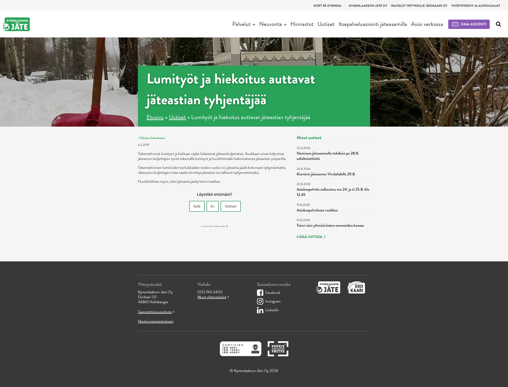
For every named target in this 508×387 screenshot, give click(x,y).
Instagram (273, 301)
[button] (197, 206)
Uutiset (326, 24)
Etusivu (155, 117)
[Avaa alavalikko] (254, 24)
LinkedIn (272, 310)
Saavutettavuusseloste (155, 312)
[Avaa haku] (497, 24)
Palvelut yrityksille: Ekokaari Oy (419, 5)
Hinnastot (302, 24)
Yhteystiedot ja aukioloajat (475, 5)
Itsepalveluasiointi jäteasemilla (373, 24)
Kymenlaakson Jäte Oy (368, 5)
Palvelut (241, 24)
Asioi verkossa (427, 24)
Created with (213, 226)
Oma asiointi (473, 24)
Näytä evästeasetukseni (155, 321)
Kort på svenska (327, 5)
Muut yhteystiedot (211, 297)
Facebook (272, 292)
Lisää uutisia (310, 237)
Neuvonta (270, 24)
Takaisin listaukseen (152, 138)
